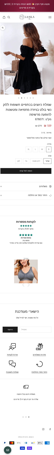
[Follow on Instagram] (43, 429)
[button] (24, 285)
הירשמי (10, 329)
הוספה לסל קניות (26, 171)
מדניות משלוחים (39, 354)
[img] (25, 225)
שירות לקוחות (12, 354)
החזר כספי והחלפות (39, 372)
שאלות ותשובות (12, 372)
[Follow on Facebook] (50, 429)
